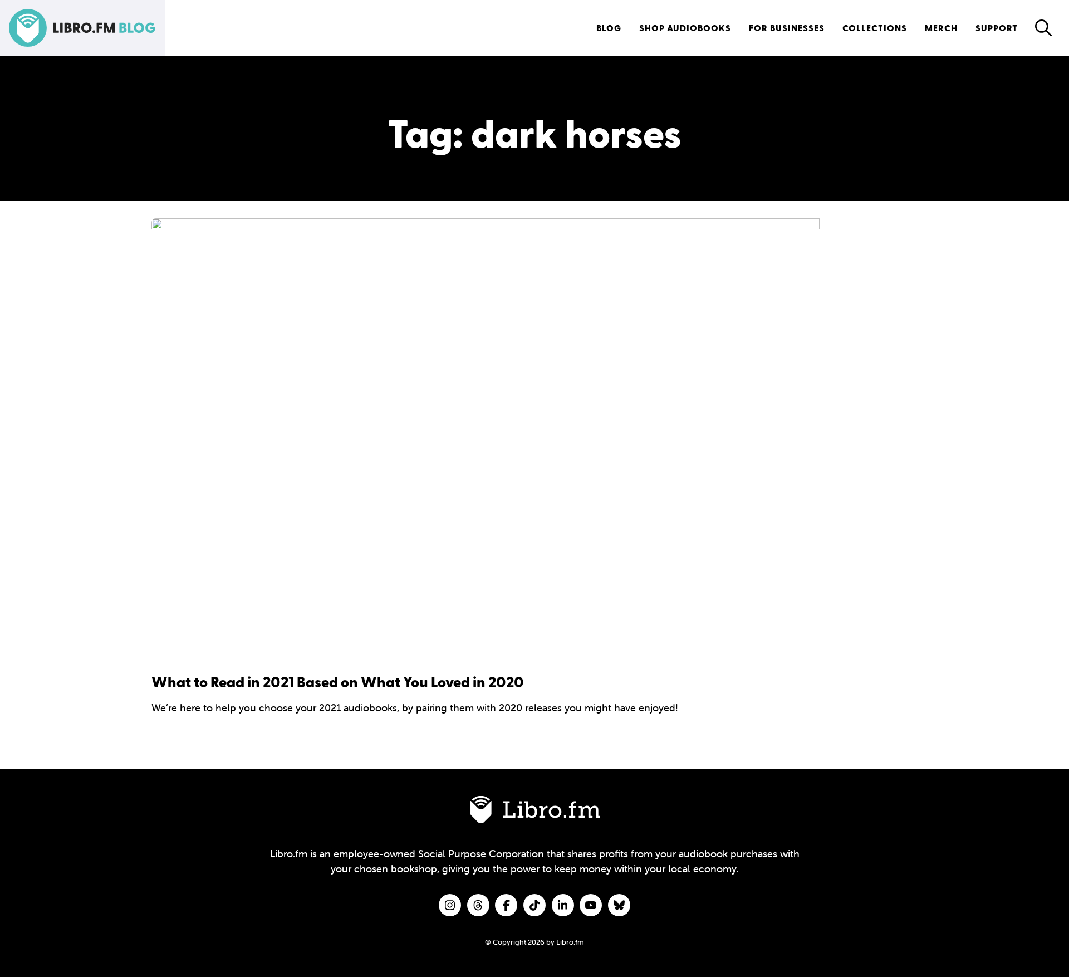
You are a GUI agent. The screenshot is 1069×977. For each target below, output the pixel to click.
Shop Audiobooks (685, 27)
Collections (874, 27)
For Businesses (787, 27)
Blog (608, 27)
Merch (941, 27)
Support (996, 27)
